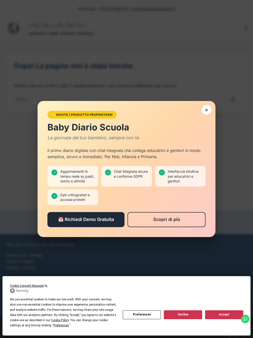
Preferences (142, 314)
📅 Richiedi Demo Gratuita (86, 219)
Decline (183, 314)
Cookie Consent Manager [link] (27, 286)
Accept (224, 314)
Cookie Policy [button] (60, 320)
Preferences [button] (61, 325)
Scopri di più (166, 219)
